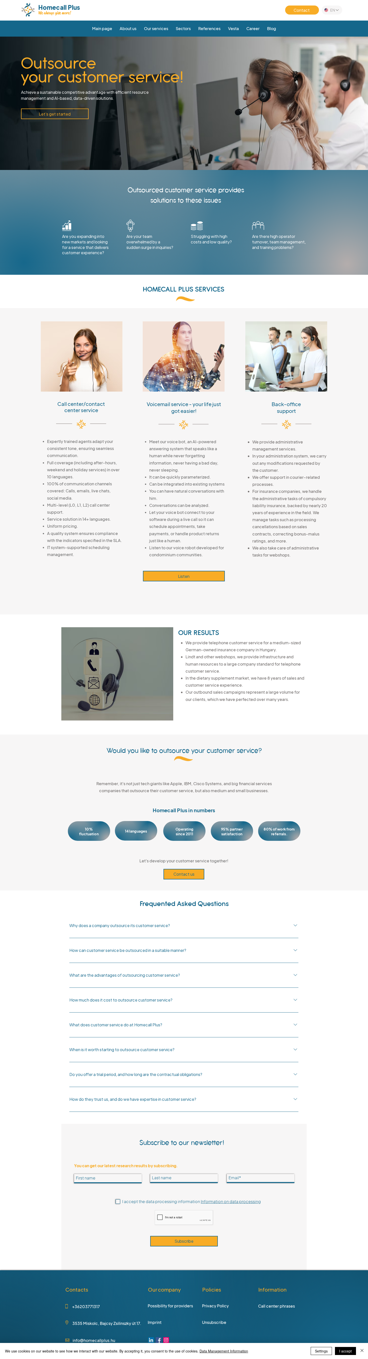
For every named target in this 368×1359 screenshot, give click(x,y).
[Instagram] (166, 1340)
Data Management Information (224, 1350)
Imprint (154, 1322)
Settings (321, 1350)
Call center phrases (276, 1306)
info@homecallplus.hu (94, 1340)
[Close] (362, 1351)
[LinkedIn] (151, 1340)
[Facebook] (158, 1340)
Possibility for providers (170, 1305)
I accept (345, 1350)
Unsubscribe (214, 1322)
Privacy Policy (215, 1305)
